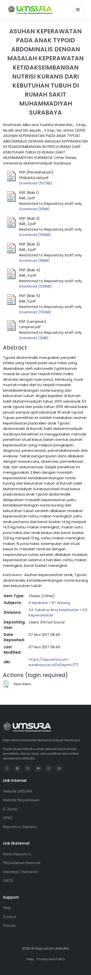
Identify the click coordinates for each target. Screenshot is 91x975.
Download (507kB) (35, 183)
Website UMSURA (17, 791)
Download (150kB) (35, 312)
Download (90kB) (34, 208)
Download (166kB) (35, 234)
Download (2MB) (34, 337)
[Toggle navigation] (77, 9)
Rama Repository (17, 854)
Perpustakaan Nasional (21, 862)
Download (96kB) (34, 260)
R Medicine (38, 602)
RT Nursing (61, 602)
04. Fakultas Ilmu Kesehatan (54, 609)
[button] (5, 684)
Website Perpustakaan (21, 800)
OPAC (8, 817)
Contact (9, 916)
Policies (9, 925)
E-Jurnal (10, 809)
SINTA (8, 880)
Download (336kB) (35, 286)
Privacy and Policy (50, 959)
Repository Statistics (20, 826)
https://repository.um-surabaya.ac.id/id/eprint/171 (53, 662)
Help (7, 907)
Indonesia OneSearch (20, 871)
